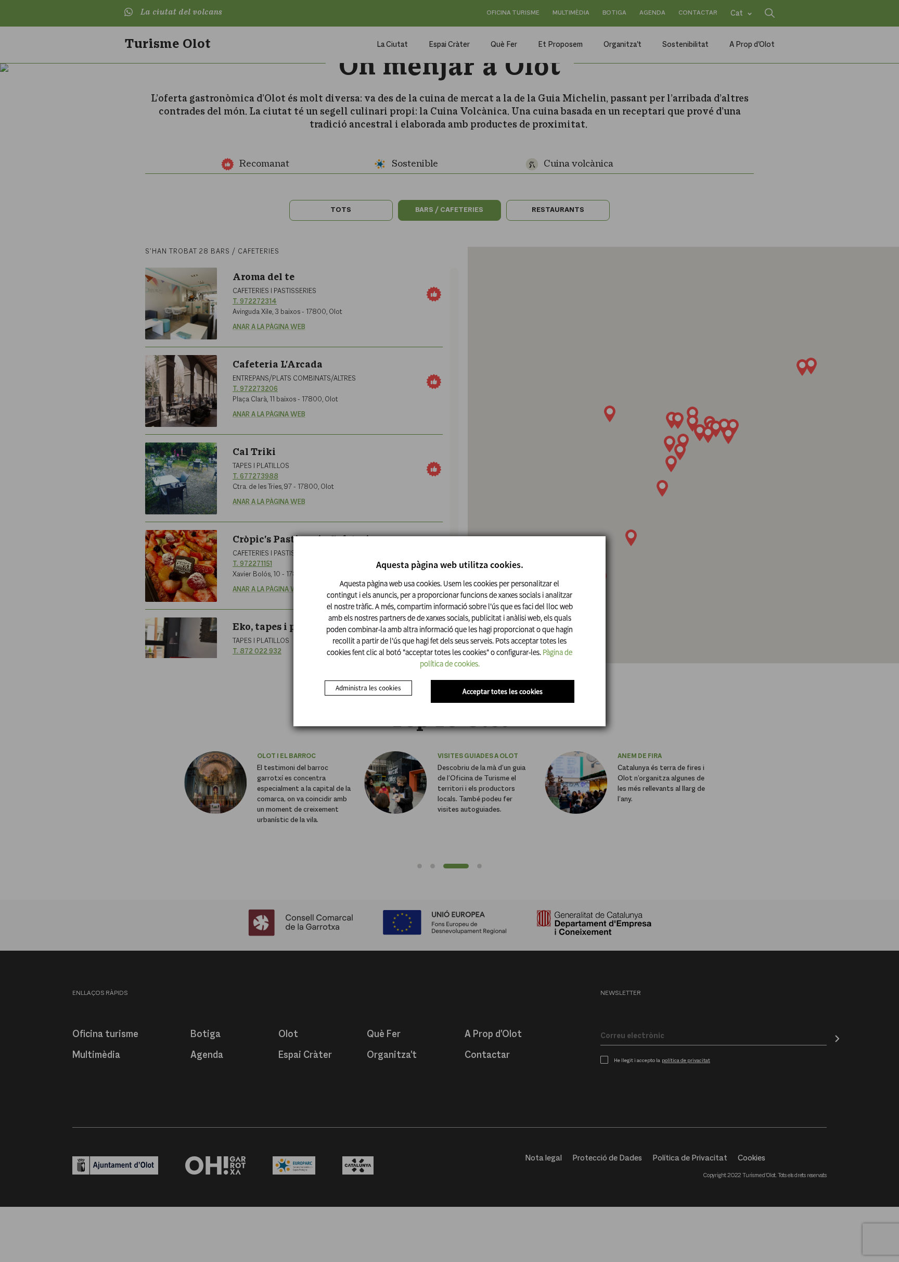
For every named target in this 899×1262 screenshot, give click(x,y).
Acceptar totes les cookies (503, 691)
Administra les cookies (368, 688)
